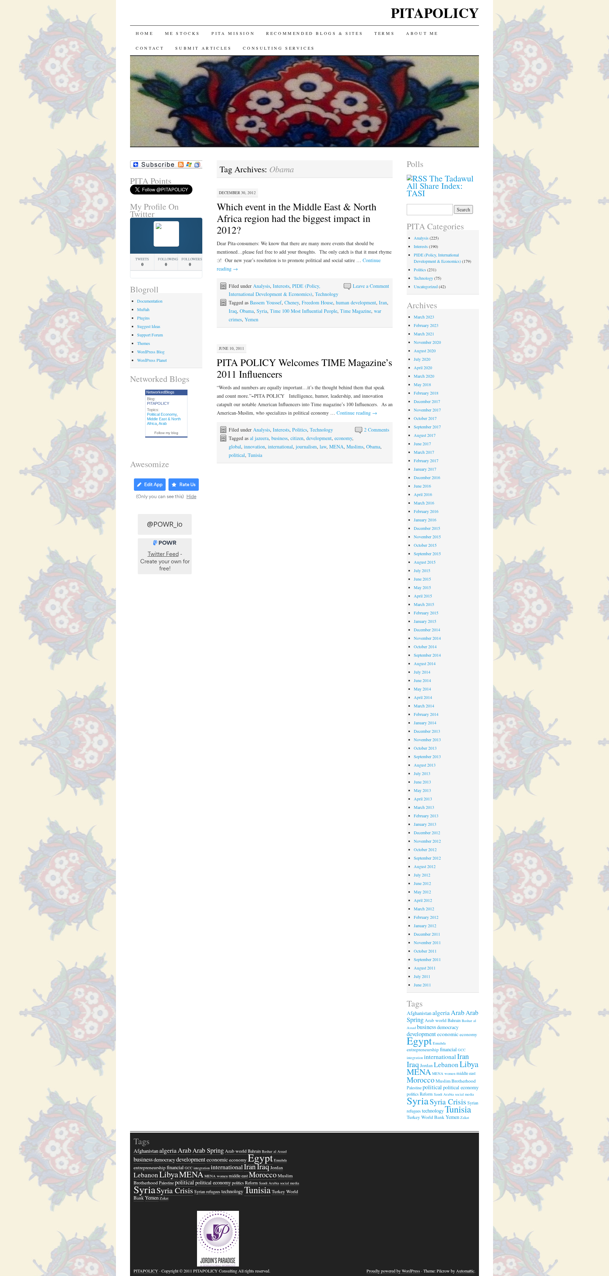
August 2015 (425, 562)
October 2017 (425, 418)
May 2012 (422, 891)
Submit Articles (203, 48)
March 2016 (424, 503)
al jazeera (259, 438)
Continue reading (357, 412)
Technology (326, 294)
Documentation (149, 301)
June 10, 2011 (231, 348)
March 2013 (424, 807)
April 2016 (423, 494)
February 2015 (426, 612)
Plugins (143, 318)
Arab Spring (208, 1150)
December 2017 (427, 401)
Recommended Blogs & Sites (314, 33)
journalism (306, 446)
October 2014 (425, 646)
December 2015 (427, 528)
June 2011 (422, 984)
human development (356, 302)
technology (433, 1110)
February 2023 (426, 325)
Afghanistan (419, 1013)
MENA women (443, 1073)
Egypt (419, 1040)
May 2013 (422, 790)
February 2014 (426, 714)
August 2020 (425, 350)
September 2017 (427, 426)
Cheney (291, 302)
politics (238, 1182)
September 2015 (427, 553)
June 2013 (422, 782)
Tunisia (255, 455)
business (279, 438)
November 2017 (427, 410)
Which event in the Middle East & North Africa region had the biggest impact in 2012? (296, 218)
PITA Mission (233, 33)
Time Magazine (355, 311)
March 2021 (424, 333)
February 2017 (426, 460)
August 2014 (425, 663)
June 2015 (422, 579)
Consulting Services (279, 48)
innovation (254, 446)
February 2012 (426, 917)
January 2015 (425, 621)
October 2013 (425, 748)
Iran (383, 302)
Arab (163, 423)
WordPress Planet (152, 360)
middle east (465, 1073)
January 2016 (425, 519)
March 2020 (424, 376)
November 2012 (427, 841)
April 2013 (423, 798)
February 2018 (426, 393)
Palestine (414, 1087)
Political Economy (162, 414)
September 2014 (427, 655)
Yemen (251, 319)
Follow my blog (166, 433)
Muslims (354, 446)
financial (448, 1049)
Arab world (436, 1020)
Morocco (421, 1079)
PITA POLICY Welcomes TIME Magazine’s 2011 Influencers (304, 367)
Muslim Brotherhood (456, 1081)
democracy (448, 1027)
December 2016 (427, 477)
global (235, 446)
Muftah (143, 309)
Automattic (465, 1271)
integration (415, 1057)
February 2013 (426, 815)
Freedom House (317, 302)
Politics (299, 429)
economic (448, 1033)
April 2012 (423, 900)
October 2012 (425, 849)
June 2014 (422, 680)
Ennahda (439, 1043)
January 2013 (425, 824)
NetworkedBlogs (160, 392)
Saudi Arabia (444, 1094)
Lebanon (446, 1064)
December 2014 (427, 629)
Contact (150, 48)
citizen (296, 438)
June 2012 (422, 883)
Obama (247, 311)
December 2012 (427, 832)
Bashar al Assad (274, 1151)
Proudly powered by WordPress (393, 1271)
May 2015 (422, 587)
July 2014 (422, 672)
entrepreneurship (423, 1049)
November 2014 (427, 638)
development (319, 438)
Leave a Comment (371, 286)
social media (464, 1094)
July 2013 (422, 773)
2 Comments (376, 429)
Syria (262, 311)
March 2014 (424, 705)
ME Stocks (182, 33)
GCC (462, 1049)
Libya (469, 1064)
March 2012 (424, 908)
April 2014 (423, 697)
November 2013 (427, 739)
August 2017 (425, 435)
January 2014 (425, 722)
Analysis (261, 286)
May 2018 (422, 384)
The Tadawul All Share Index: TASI (440, 186)
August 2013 (425, 765)
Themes (143, 343)
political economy (461, 1087)
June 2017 (422, 443)
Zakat (464, 1117)
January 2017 (425, 469)
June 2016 (422, 486)
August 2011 (425, 968)
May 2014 (422, 689)
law (323, 446)
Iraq (233, 311)
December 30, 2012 (237, 192)
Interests (281, 286)
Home (144, 33)
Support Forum (150, 334)
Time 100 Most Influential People (303, 311)
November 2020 (427, 342)
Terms (384, 33)
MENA (336, 446)
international (280, 446)
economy (343, 438)
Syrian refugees (207, 1191)
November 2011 (427, 942)
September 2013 (427, 756)
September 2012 (427, 858)
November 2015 (427, 536)
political (237, 455)
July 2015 (422, 570)
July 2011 (422, 976)
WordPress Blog (151, 351)
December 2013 (427, 731)
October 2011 (425, 951)
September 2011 (427, 959)
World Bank (432, 1117)
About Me (422, 33)
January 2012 (425, 925)
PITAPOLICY (435, 12)
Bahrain (454, 1020)
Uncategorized (426, 286)
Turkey (413, 1117)
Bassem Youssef (266, 302)
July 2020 (422, 359)
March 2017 (424, 452)
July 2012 (422, 875)
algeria (441, 1012)
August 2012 (425, 866)
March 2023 (424, 317)
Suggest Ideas (148, 326)
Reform (251, 1182)
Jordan (426, 1065)
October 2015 (425, 545)
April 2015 (423, 596)
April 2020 (423, 367)
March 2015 (424, 604)
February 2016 (426, 511)
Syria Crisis (448, 1101)
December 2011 (427, 934)
